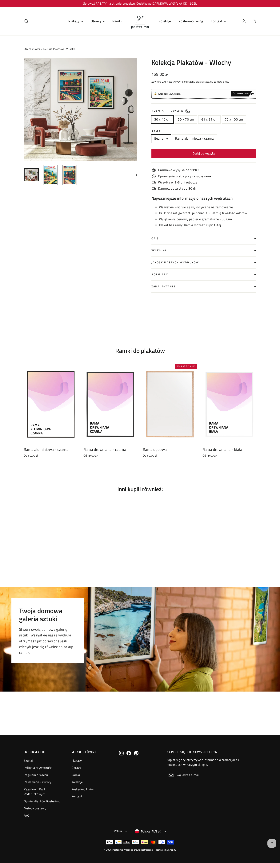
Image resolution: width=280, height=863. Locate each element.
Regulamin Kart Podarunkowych (35, 791)
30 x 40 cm (162, 119)
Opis (155, 238)
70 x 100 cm (234, 119)
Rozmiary (159, 274)
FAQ (26, 815)
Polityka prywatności (38, 767)
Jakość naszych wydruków (175, 262)
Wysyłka (158, 250)
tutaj (217, 225)
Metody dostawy (35, 808)
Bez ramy (161, 138)
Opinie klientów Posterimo (42, 801)
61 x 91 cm (209, 119)
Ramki (117, 21)
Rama (156, 131)
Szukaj (28, 760)
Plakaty (74, 21)
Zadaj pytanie (163, 286)
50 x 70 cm (186, 119)
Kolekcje (164, 21)
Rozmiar (168, 111)
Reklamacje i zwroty (37, 782)
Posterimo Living (190, 21)
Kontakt (217, 21)
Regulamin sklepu (36, 775)
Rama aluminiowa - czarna (194, 138)
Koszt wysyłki (175, 82)
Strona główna (32, 49)
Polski (118, 831)
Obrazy (96, 21)
